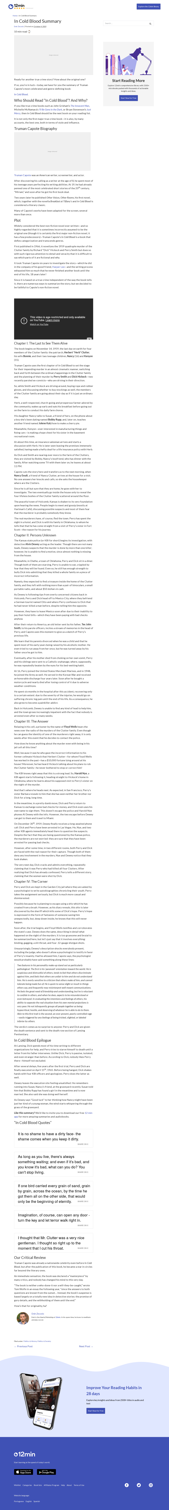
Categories (27, 1485)
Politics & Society (44, 1341)
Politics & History (30, 1341)
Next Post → (86, 1346)
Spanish (37, 1501)
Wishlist (17, 1485)
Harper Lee (58, 266)
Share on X (83, 1144)
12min (57, 1317)
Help (63, 1485)
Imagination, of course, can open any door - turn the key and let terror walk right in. (54, 1217)
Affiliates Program (51, 1485)
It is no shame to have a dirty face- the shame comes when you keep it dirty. (49, 1136)
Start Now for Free (128, 98)
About (69, 1485)
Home (15, 16)
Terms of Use (79, 1485)
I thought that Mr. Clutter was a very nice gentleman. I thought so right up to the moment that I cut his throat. (51, 1243)
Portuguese (19, 1501)
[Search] (150, 24)
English (29, 1501)
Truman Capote (22, 175)
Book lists (38, 1485)
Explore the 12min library (148, 6)
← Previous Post (23, 1346)
